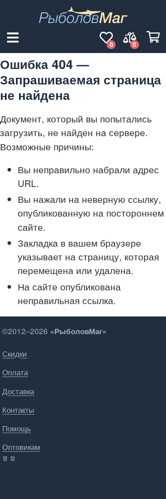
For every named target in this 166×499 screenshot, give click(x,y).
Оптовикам (21, 446)
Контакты (18, 409)
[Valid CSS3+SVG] (13, 458)
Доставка (18, 390)
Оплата (15, 371)
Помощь (16, 428)
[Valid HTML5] (5, 458)
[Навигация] (12, 37)
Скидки (14, 353)
